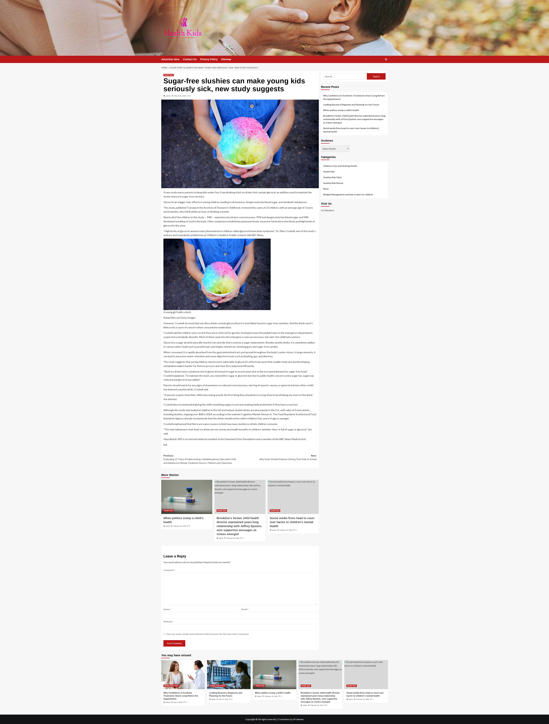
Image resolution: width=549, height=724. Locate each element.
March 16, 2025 (180, 96)
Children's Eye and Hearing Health (340, 166)
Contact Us (190, 59)
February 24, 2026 (286, 530)
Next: (288, 458)
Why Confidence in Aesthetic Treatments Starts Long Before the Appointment (354, 97)
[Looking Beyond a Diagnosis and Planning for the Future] (229, 674)
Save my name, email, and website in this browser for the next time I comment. (207, 634)
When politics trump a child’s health (341, 110)
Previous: (199, 459)
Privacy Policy (209, 59)
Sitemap (226, 59)
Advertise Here (170, 59)
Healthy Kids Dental (333, 183)
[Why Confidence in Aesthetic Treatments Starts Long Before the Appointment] (183, 674)
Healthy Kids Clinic (332, 177)
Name (167, 609)
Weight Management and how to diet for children (348, 194)
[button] (386, 59)
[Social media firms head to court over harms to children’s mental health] (293, 497)
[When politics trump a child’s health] (186, 497)
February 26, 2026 (179, 526)
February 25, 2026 (232, 538)
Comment (169, 570)
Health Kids (168, 75)
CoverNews (284, 719)
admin (168, 96)
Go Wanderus (327, 210)
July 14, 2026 (177, 702)
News (326, 188)
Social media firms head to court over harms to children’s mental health (292, 522)
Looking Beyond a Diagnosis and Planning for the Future (351, 104)
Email (245, 609)
